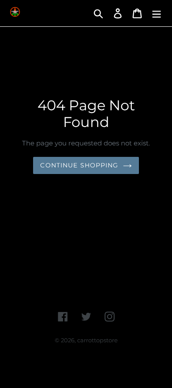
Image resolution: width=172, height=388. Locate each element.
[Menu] (156, 13)
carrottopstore (97, 340)
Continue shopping (79, 165)
